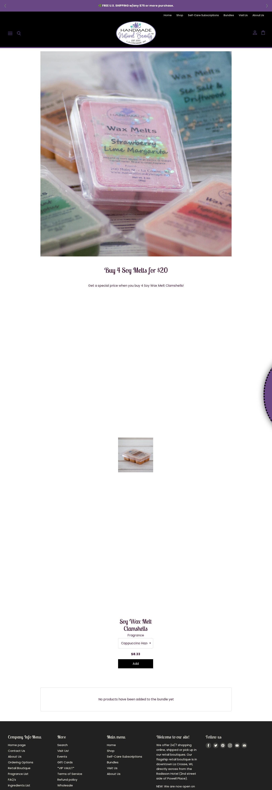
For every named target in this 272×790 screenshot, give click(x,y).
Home (168, 15)
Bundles (229, 15)
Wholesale (65, 785)
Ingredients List (19, 785)
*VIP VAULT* (65, 768)
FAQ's (12, 779)
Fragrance (135, 635)
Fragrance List (18, 774)
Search (62, 745)
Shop (179, 15)
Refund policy (67, 779)
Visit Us (243, 15)
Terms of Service (69, 774)
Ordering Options (20, 762)
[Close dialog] (266, 354)
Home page (17, 745)
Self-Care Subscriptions (203, 15)
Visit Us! (63, 751)
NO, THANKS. (227, 416)
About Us (258, 15)
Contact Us (16, 751)
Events (62, 756)
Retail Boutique (19, 768)
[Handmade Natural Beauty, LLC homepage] (136, 33)
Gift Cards (65, 762)
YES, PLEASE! (227, 403)
